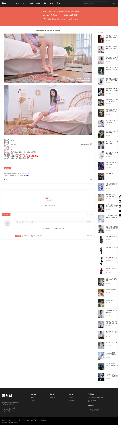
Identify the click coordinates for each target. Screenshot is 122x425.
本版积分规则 (89, 235)
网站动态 (33, 400)
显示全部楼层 (55, 19)
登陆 (114, 3)
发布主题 (6, 214)
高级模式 (89, 221)
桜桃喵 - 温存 (110, 300)
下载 (5, 150)
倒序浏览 (62, 19)
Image (23, 222)
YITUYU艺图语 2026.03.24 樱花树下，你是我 (111, 354)
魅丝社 (44, 11)
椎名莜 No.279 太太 (111, 342)
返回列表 (91, 214)
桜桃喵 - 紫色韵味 (111, 289)
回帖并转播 (26, 235)
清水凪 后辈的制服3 (112, 247)
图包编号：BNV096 (10, 144)
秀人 (45, 3)
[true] (105, 3)
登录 (57, 228)
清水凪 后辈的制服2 (112, 258)
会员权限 (52, 397)
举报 (8, 168)
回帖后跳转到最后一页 (39, 235)
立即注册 (61, 228)
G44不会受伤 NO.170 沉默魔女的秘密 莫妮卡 (112, 228)
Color (20, 222)
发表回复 (18, 236)
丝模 (31, 3)
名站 (51, 3)
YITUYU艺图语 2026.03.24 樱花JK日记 (112, 365)
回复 (7, 179)
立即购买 (9, 150)
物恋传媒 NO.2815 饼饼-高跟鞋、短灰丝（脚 (112, 69)
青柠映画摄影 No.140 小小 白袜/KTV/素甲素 (112, 90)
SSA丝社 (55, 11)
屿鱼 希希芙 (109, 173)
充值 (58, 3)
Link (26, 222)
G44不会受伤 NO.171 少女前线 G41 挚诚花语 (112, 217)
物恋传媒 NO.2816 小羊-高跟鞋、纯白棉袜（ (112, 58)
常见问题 (71, 400)
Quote (29, 222)
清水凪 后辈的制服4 (112, 237)
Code (32, 222)
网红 (24, 3)
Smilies (34, 222)
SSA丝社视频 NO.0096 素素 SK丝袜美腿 (69, 11)
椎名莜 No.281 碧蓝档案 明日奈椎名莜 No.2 (111, 323)
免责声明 (71, 397)
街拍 (38, 3)
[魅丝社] (5, 5)
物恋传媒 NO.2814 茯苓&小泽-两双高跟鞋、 (112, 80)
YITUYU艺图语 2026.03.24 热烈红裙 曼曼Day (112, 375)
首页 (18, 3)
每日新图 (33, 397)
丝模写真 (49, 11)
